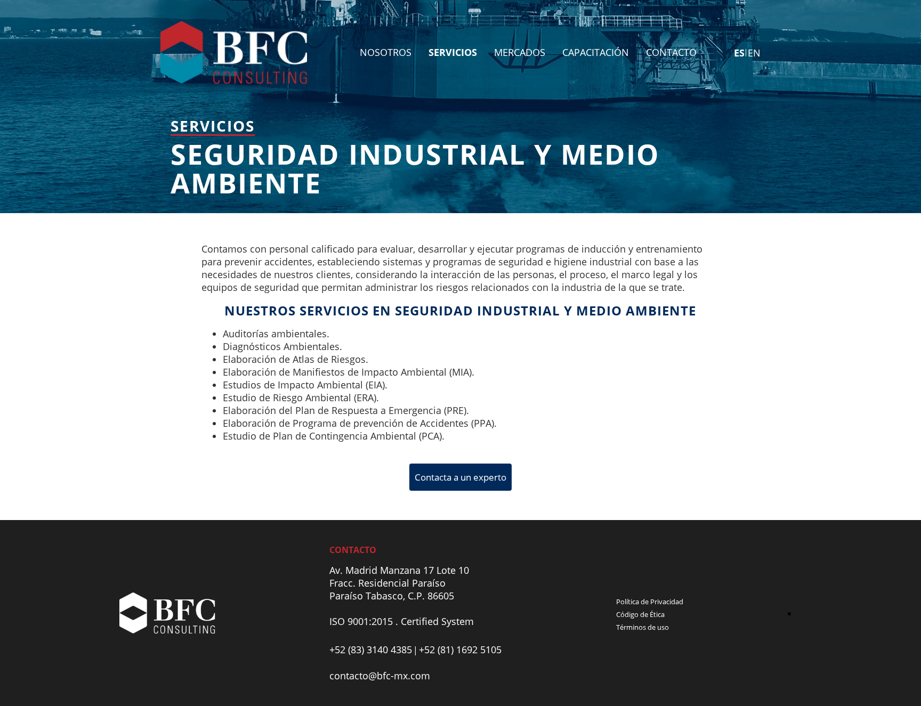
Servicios (453, 52)
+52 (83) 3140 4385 (370, 649)
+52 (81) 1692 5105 (460, 649)
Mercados (519, 52)
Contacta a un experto (460, 477)
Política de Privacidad (649, 601)
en (754, 52)
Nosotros (385, 52)
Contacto (671, 52)
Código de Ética (640, 614)
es (739, 52)
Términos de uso (642, 627)
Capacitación (595, 52)
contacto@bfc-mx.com (379, 675)
